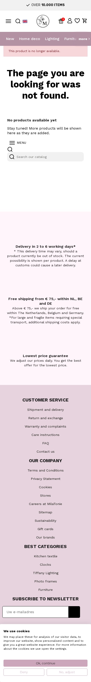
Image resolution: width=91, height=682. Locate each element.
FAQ (45, 443)
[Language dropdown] (25, 21)
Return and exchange (45, 418)
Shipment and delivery (45, 409)
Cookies (45, 487)
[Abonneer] (74, 612)
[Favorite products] (77, 21)
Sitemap (45, 512)
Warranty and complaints (45, 426)
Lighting (52, 39)
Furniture (72, 39)
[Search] (12, 156)
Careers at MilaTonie (45, 504)
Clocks (45, 564)
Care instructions (46, 435)
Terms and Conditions (46, 470)
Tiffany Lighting (45, 573)
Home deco (29, 39)
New (10, 39)
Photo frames (45, 581)
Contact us (46, 451)
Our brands (45, 537)
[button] (70, 21)
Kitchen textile (45, 556)
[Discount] (62, 20)
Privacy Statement (45, 479)
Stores (45, 495)
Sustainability (45, 520)
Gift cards (45, 529)
